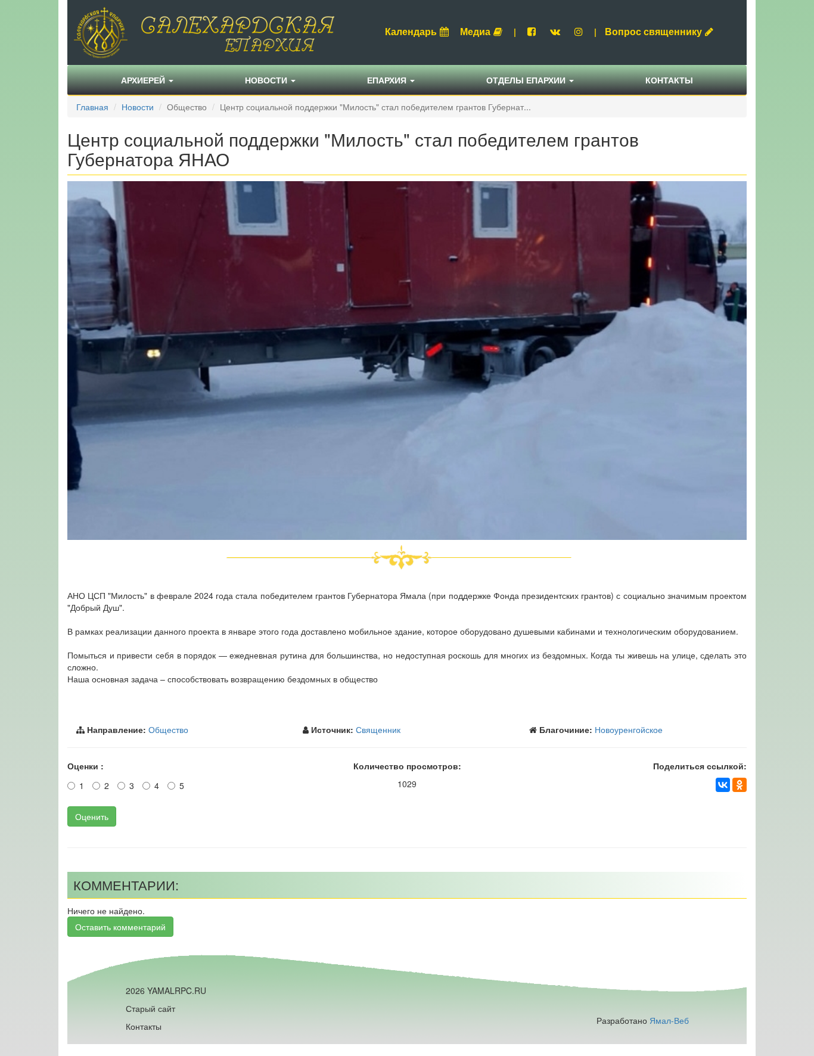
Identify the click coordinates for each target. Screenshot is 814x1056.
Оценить (91, 816)
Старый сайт (150, 1008)
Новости (267, 80)
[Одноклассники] (739, 785)
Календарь (411, 31)
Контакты (669, 80)
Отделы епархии (527, 80)
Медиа (475, 31)
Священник (378, 729)
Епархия (388, 80)
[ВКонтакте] (723, 785)
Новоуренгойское (629, 729)
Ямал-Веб (669, 1020)
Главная (92, 107)
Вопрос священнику (653, 31)
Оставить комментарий (120, 927)
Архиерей (144, 80)
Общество (168, 729)
